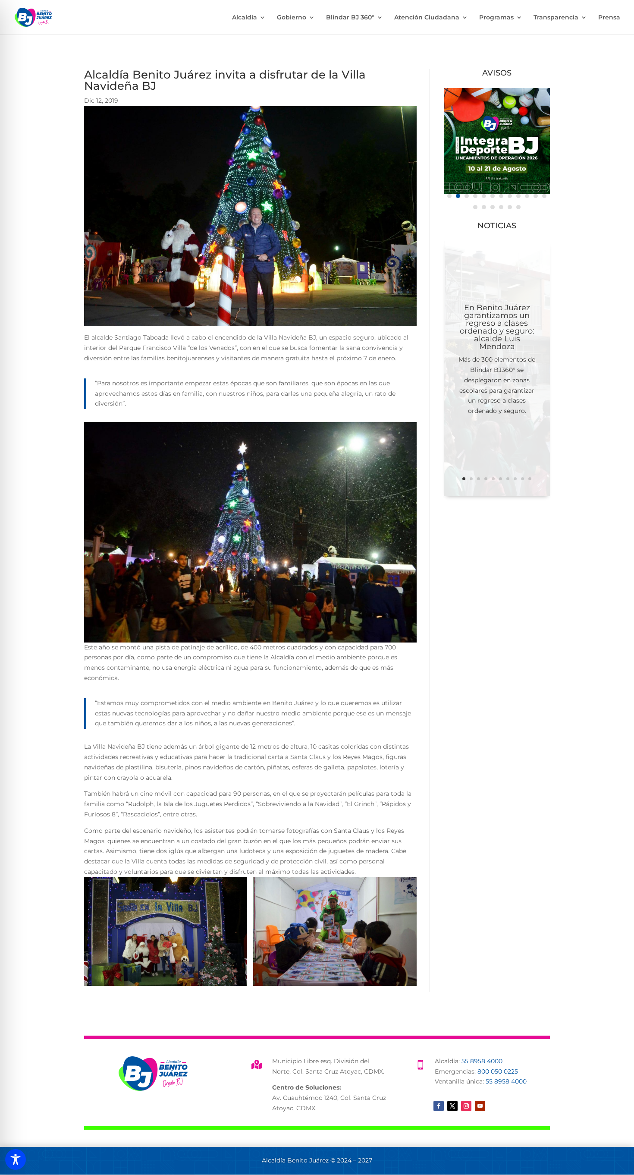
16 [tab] (501, 207)
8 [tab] (510, 196)
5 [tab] (484, 196)
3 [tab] (467, 196)
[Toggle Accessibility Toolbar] (15, 1159)
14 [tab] (484, 207)
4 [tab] (475, 196)
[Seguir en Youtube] (480, 1106)
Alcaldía (244, 17)
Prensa (609, 17)
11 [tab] (536, 196)
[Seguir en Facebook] (438, 1106)
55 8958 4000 (481, 1061)
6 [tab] (492, 196)
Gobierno (291, 17)
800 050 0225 (497, 1071)
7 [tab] (501, 196)
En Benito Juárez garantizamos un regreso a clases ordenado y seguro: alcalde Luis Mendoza (497, 327)
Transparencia (556, 17)
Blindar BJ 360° (350, 17)
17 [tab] (510, 207)
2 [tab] (458, 196)
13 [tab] (475, 207)
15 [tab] (492, 207)
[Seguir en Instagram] (466, 1106)
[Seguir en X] (452, 1106)
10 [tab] (527, 196)
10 (529, 478)
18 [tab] (518, 207)
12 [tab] (544, 196)
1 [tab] (449, 196)
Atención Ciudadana (426, 17)
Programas (496, 17)
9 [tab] (518, 196)
